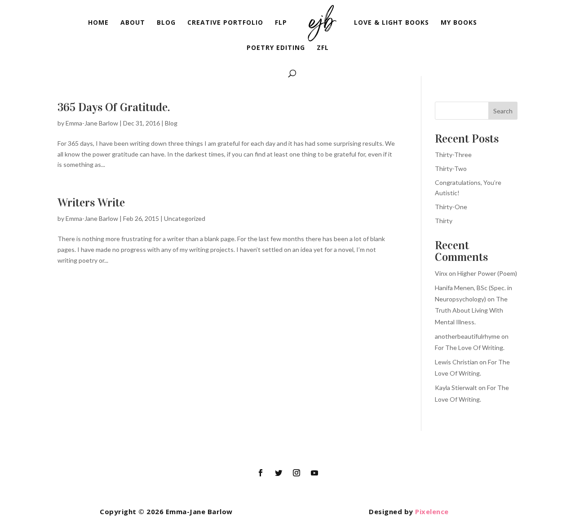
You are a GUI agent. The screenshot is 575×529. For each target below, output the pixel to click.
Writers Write (91, 203)
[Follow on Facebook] (260, 473)
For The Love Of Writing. (469, 347)
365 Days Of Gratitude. (114, 107)
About (132, 23)
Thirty (443, 220)
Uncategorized (184, 218)
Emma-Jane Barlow (92, 123)
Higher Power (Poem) (487, 273)
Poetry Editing (276, 48)
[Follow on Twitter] (278, 473)
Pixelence (432, 511)
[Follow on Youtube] (314, 473)
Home (98, 23)
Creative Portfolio (225, 23)
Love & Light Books (391, 23)
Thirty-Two (451, 168)
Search (503, 111)
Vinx (441, 273)
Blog (166, 23)
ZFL (323, 48)
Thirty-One (451, 207)
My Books (459, 23)
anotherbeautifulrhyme (467, 336)
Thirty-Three (453, 154)
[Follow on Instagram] (296, 473)
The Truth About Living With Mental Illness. (471, 310)
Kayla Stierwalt (456, 387)
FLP (281, 23)
